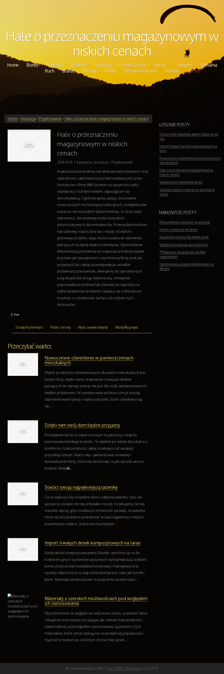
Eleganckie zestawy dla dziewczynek (184, 237)
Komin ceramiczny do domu (178, 229)
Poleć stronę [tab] (60, 327)
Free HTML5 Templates (123, 668)
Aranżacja (28, 118)
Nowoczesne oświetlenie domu (180, 182)
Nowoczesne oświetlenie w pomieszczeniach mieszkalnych (89, 360)
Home (13, 118)
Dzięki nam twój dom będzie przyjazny (82, 425)
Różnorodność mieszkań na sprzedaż (184, 222)
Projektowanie (50, 118)
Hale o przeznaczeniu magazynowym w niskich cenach (112, 43)
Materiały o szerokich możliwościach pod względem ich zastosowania (96, 600)
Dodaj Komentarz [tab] (29, 327)
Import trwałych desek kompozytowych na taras (92, 543)
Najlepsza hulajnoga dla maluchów (183, 244)
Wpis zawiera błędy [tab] (93, 327)
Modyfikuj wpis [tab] (126, 327)
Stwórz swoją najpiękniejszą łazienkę (81, 487)
